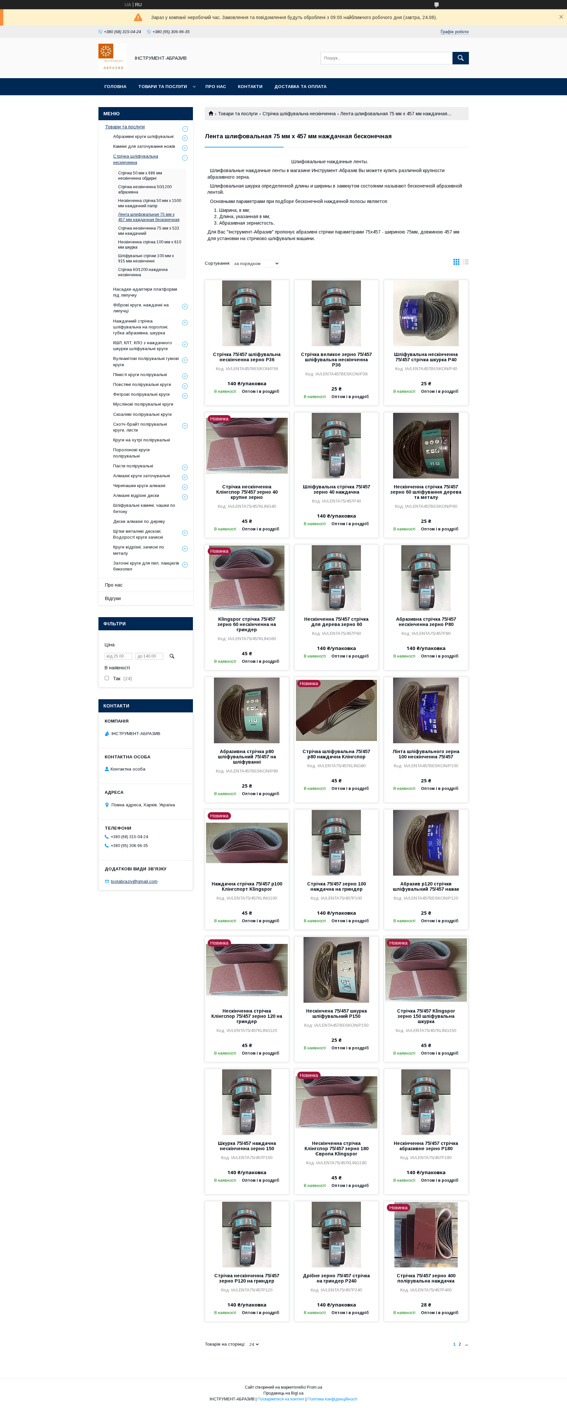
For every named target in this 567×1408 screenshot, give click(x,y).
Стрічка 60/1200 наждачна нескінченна (143, 272)
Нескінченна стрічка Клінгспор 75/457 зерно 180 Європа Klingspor (336, 1148)
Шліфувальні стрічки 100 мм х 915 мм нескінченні (146, 258)
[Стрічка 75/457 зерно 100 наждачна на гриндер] (336, 842)
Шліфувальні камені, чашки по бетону (144, 508)
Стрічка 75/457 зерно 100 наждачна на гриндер (336, 886)
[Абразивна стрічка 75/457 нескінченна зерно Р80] (426, 578)
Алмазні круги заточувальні (141, 475)
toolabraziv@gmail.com (134, 881)
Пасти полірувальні (133, 465)
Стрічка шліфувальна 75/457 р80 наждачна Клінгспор (336, 754)
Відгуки (113, 598)
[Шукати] (460, 58)
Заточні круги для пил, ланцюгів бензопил (146, 566)
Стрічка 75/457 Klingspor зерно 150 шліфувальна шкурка (426, 1016)
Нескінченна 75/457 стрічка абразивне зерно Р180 (426, 1146)
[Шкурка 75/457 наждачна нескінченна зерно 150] (247, 1102)
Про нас (215, 86)
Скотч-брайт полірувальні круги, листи (140, 427)
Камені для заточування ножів (144, 146)
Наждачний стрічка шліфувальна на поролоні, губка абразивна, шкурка (140, 327)
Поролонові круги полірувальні (131, 452)
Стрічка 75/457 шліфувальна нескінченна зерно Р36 (247, 357)
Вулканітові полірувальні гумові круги (146, 361)
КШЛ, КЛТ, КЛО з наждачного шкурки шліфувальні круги (142, 345)
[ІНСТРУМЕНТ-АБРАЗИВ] (112, 69)
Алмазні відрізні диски (136, 495)
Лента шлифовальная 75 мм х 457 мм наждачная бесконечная (148, 217)
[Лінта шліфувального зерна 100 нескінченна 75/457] (426, 710)
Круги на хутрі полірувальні (141, 439)
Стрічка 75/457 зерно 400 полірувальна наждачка (426, 1278)
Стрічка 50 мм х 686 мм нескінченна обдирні (140, 176)
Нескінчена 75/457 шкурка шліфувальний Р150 (336, 1013)
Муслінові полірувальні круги (143, 404)
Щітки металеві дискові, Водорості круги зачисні (138, 534)
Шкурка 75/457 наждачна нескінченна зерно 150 (247, 1146)
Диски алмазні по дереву (139, 521)
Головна (115, 86)
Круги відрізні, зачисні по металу (138, 550)
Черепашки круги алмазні (139, 485)
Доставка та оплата (300, 86)
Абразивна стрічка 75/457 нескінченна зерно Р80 (426, 621)
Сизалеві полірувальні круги (142, 414)
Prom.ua (314, 1387)
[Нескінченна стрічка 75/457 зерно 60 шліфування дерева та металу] (426, 445)
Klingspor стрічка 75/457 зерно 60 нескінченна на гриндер (247, 624)
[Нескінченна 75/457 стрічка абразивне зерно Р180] (426, 1102)
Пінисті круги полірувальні (140, 374)
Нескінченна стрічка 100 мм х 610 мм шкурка (149, 245)
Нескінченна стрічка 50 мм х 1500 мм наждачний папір (149, 203)
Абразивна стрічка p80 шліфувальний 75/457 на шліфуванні (247, 757)
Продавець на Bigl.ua (283, 1393)
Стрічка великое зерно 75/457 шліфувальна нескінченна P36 (336, 360)
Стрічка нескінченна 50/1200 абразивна (145, 189)
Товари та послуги (162, 86)
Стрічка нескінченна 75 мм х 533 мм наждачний (148, 231)
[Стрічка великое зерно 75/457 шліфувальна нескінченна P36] (336, 313)
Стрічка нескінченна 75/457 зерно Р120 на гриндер (246, 1278)
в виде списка (466, 263)
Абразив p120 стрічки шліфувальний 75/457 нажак (426, 886)
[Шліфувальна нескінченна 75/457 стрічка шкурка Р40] (426, 313)
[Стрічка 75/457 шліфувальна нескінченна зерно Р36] (247, 313)
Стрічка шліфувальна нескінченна (299, 113)
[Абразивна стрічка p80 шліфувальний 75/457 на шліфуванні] (247, 710)
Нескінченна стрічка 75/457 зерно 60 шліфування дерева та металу (425, 492)
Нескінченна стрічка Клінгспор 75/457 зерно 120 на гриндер (246, 1016)
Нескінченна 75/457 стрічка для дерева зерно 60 (336, 621)
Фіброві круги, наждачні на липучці (141, 307)
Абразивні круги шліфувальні (143, 136)
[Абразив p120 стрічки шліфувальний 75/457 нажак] (426, 842)
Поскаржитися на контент (281, 1399)
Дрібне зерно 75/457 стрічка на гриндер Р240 (336, 1278)
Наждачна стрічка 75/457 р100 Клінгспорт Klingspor (247, 886)
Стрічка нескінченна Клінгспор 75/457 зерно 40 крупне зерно (247, 492)
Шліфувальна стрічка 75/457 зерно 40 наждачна (336, 489)
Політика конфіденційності (332, 1399)
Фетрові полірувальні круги (141, 394)
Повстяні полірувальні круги (142, 384)
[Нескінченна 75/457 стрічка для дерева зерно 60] (336, 578)
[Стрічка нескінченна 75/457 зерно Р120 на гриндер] (247, 1234)
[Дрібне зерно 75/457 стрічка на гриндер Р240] (336, 1234)
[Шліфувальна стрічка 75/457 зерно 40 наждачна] (336, 445)
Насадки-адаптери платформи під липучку (145, 292)
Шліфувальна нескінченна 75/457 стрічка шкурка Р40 (426, 357)
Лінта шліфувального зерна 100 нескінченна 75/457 (425, 754)
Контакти (250, 86)
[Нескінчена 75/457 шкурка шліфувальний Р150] (336, 969)
